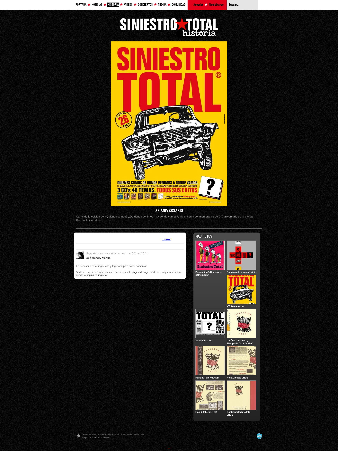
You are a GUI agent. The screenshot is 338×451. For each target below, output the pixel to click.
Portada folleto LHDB (207, 377)
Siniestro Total (169, 27)
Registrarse (216, 4)
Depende (91, 253)
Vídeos (128, 4)
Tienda (162, 4)
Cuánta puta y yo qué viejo (241, 272)
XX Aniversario (235, 306)
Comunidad (178, 4)
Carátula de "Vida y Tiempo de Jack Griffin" (240, 342)
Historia (113, 4)
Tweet (166, 239)
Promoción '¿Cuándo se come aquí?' (208, 273)
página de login (140, 272)
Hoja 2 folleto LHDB (206, 412)
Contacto (94, 437)
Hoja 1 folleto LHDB (237, 377)
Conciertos (145, 4)
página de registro (96, 275)
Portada (81, 4)
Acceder (198, 4)
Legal (84, 437)
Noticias (97, 4)
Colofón (105, 437)
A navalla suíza (259, 436)
